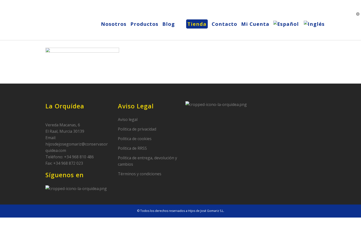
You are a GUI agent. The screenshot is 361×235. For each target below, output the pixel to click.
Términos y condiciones (139, 173)
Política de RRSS (132, 148)
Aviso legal (128, 119)
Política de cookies (135, 138)
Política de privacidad (137, 129)
